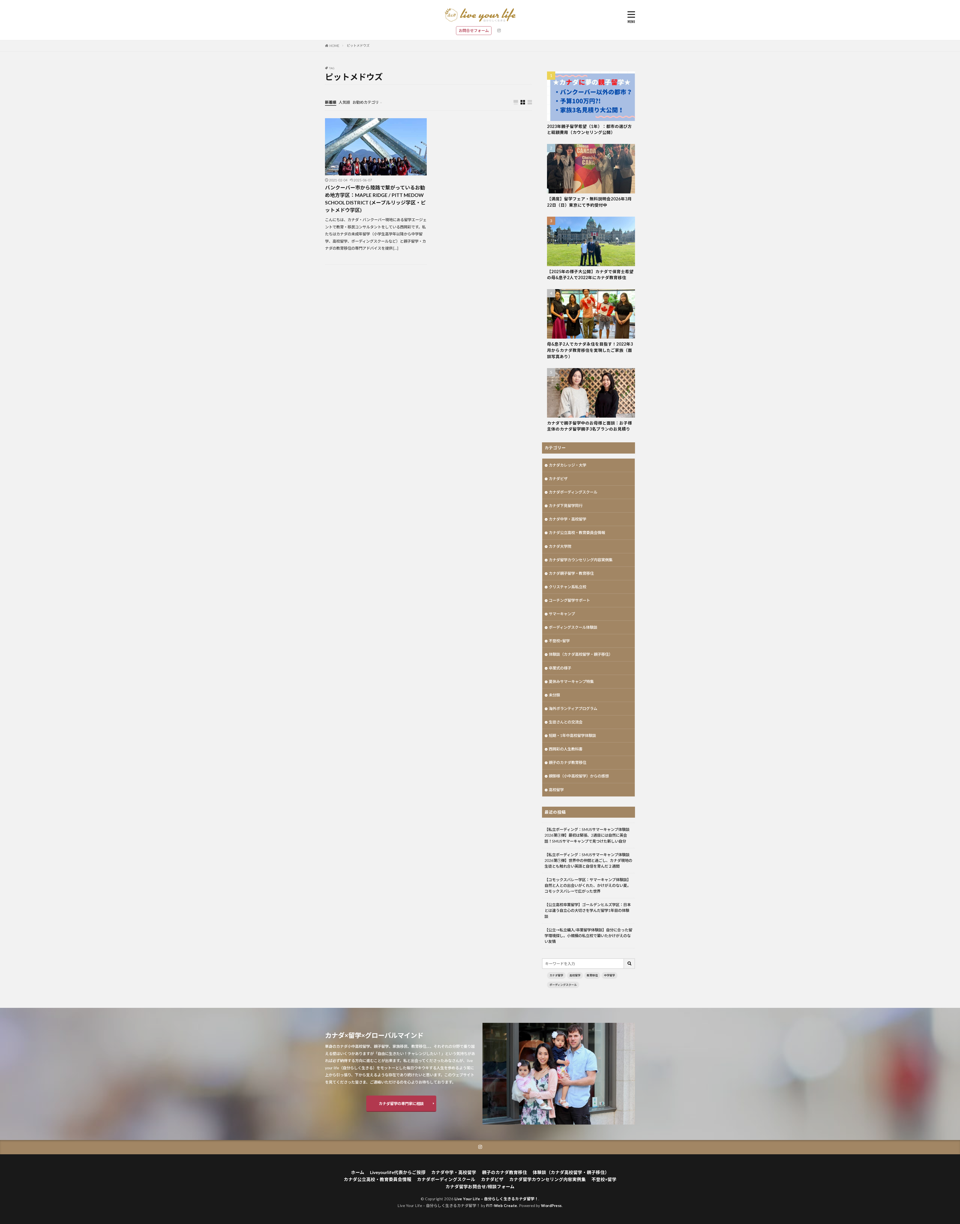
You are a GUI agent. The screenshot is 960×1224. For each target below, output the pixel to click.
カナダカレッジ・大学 (567, 465)
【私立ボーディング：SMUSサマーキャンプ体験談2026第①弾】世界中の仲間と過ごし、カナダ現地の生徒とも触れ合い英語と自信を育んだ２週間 (588, 860)
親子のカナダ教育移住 (567, 762)
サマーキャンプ (562, 614)
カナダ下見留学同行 (565, 505)
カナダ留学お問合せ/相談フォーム (480, 1186)
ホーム (357, 1172)
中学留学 (609, 975)
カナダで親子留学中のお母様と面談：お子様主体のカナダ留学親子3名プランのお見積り (589, 426)
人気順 (344, 102)
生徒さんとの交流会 (565, 722)
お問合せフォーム (474, 30)
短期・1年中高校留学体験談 (572, 735)
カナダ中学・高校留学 (567, 519)
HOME (334, 46)
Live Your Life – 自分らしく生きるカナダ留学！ (496, 1199)
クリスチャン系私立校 (567, 587)
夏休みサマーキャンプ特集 (571, 681)
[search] (629, 963)
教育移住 (592, 975)
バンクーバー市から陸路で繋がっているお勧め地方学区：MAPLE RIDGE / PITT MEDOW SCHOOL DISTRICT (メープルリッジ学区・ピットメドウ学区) (375, 198)
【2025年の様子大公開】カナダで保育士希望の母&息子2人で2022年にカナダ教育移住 (590, 274)
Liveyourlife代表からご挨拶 (398, 1172)
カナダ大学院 (560, 546)
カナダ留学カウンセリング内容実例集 (580, 560)
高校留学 (556, 789)
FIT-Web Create (501, 1205)
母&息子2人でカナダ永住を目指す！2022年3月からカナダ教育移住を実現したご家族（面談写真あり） (590, 350)
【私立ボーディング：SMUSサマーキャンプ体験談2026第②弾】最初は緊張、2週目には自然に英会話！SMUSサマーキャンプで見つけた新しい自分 (587, 835)
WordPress (551, 1205)
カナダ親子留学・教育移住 (571, 573)
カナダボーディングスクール (573, 492)
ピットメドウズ (358, 45)
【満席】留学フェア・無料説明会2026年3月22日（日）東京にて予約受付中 (589, 202)
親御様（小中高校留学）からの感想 (579, 776)
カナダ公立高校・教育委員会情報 (577, 532)
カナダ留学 (556, 975)
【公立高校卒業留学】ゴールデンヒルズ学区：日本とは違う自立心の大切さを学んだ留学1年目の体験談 (587, 910)
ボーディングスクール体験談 (573, 627)
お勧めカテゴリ (365, 102)
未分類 (554, 695)
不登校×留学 (559, 640)
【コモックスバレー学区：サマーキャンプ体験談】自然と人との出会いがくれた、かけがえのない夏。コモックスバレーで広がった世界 (587, 885)
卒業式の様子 (560, 668)
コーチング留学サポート (569, 600)
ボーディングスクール (563, 984)
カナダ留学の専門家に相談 (401, 1103)
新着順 (330, 102)
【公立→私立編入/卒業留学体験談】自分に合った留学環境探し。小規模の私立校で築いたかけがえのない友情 (588, 936)
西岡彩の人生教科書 (565, 749)
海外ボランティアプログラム (573, 708)
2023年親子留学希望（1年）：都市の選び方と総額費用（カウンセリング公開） (589, 129)
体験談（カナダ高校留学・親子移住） (580, 654)
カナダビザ (558, 478)
